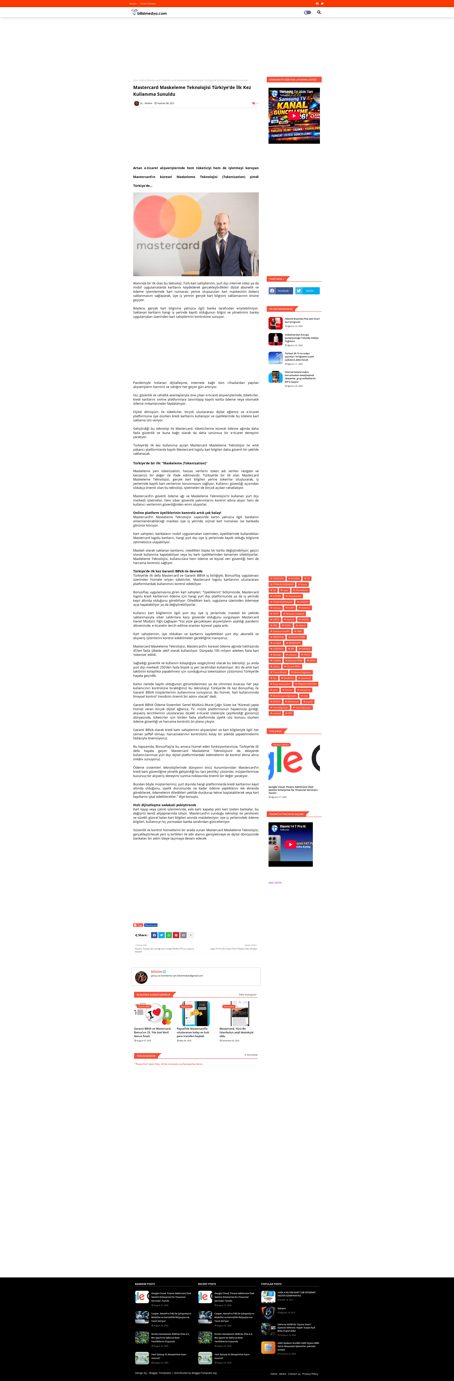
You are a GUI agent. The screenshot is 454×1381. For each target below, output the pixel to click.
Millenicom (293, 701)
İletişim (282, 1308)
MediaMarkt (302, 590)
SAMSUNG (278, 578)
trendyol (277, 642)
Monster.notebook (295, 613)
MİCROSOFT (295, 642)
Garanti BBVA (293, 666)
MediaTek (289, 678)
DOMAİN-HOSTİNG (307, 684)
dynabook (306, 678)
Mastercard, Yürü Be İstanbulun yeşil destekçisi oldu (236, 1032)
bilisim (156, 971)
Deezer (288, 689)
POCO (307, 654)
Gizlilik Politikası (148, 3)
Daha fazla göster (248, 994)
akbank (302, 625)
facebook (283, 290)
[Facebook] (154, 935)
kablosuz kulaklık (281, 631)
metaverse (305, 689)
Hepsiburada (294, 596)
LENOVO (304, 601)
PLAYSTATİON (298, 637)
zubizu (276, 666)
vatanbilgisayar (280, 707)
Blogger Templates (160, 1373)
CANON (277, 660)
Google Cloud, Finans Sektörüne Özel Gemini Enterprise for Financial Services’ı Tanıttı (293, 790)
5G (274, 590)
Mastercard (153, 80)
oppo (285, 590)
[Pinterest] (176, 935)
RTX (290, 713)
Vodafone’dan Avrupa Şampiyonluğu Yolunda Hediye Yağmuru (302, 338)
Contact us (294, 1373)
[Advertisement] (227, 46)
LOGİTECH (278, 648)
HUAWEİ (295, 578)
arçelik (309, 701)
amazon (293, 654)
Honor (304, 584)
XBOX (312, 660)
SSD (275, 625)
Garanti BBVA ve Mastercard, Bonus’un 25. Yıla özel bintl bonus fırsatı (152, 1032)
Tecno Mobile (279, 672)
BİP (292, 648)
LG (308, 578)
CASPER (277, 596)
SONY (291, 607)
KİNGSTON (278, 637)
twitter (310, 290)
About (282, 1373)
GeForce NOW (295, 660)
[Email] (183, 935)
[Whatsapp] (169, 935)
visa (306, 695)
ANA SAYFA (275, 882)
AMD (299, 631)
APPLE (276, 619)
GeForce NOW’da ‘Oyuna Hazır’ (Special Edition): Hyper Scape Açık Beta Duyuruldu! (296, 1327)
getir (275, 689)
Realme (290, 619)
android (277, 713)
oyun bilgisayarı (303, 707)
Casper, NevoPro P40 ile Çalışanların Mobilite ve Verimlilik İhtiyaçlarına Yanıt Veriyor (171, 1317)
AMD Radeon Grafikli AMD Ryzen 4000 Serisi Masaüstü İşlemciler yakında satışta (298, 1346)
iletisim (133, 3)
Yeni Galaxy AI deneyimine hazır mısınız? (169, 1356)
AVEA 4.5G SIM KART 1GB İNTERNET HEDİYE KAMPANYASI (297, 1294)
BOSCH (276, 701)
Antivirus (305, 607)
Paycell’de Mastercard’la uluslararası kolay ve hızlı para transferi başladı (193, 1032)
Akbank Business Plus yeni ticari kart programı (302, 320)
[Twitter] (161, 935)
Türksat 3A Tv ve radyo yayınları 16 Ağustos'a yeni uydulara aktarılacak (299, 356)
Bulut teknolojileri (281, 684)
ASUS (276, 613)
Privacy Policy (310, 1373)
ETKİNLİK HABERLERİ (283, 584)
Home (273, 1373)
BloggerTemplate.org (204, 1373)
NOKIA (288, 625)
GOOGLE (305, 648)
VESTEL (305, 619)
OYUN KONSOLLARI (282, 601)
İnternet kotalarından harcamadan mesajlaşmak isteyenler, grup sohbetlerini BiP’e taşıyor (300, 376)
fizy (274, 678)
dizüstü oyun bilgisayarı (284, 695)
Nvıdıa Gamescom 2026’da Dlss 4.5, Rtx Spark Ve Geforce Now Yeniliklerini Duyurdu (170, 1337)
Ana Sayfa (139, 80)
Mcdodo (277, 654)
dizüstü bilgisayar (302, 672)
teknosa (277, 607)
